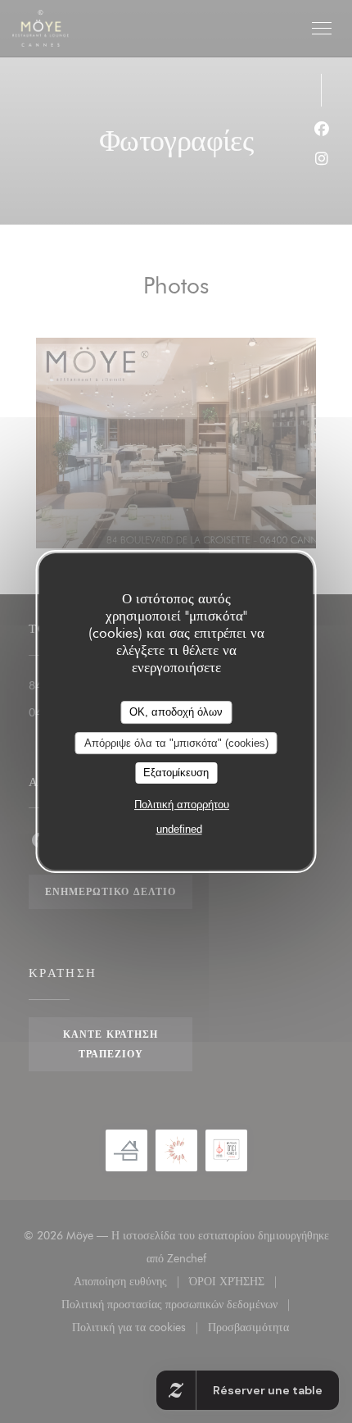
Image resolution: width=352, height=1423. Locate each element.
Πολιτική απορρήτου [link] (181, 804)
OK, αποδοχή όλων (176, 712)
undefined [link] (179, 829)
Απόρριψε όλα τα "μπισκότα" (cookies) (176, 743)
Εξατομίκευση (176, 772)
